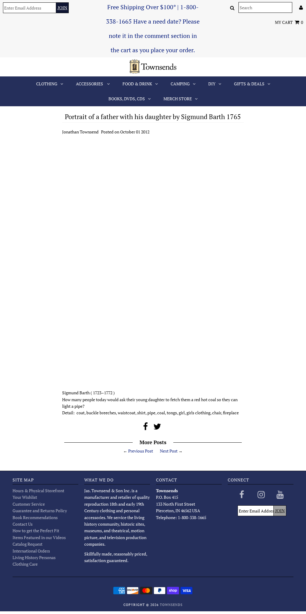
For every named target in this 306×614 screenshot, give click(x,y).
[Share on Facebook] (145, 428)
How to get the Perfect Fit (36, 530)
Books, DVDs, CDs (126, 98)
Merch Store (177, 98)
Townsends (171, 605)
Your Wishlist (25, 497)
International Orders (31, 551)
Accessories (90, 84)
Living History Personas (34, 557)
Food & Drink (137, 84)
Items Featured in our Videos (39, 537)
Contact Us (23, 524)
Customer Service (29, 504)
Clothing (46, 84)
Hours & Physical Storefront (38, 490)
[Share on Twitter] (157, 428)
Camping (180, 84)
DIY (211, 84)
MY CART (289, 22)
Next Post (169, 451)
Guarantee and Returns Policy (40, 510)
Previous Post (140, 451)
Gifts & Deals (249, 84)
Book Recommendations (35, 517)
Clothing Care (25, 564)
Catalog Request (27, 544)
